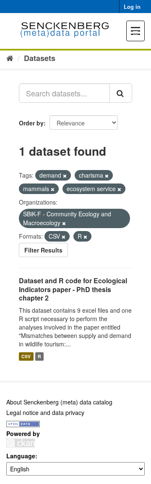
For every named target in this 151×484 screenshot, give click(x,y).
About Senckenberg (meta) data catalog (59, 402)
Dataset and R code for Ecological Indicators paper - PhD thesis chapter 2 (73, 289)
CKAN (20, 443)
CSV (26, 356)
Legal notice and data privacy (45, 412)
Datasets (39, 58)
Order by (31, 123)
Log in (132, 7)
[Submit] (120, 93)
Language (20, 456)
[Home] (9, 57)
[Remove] (65, 175)
